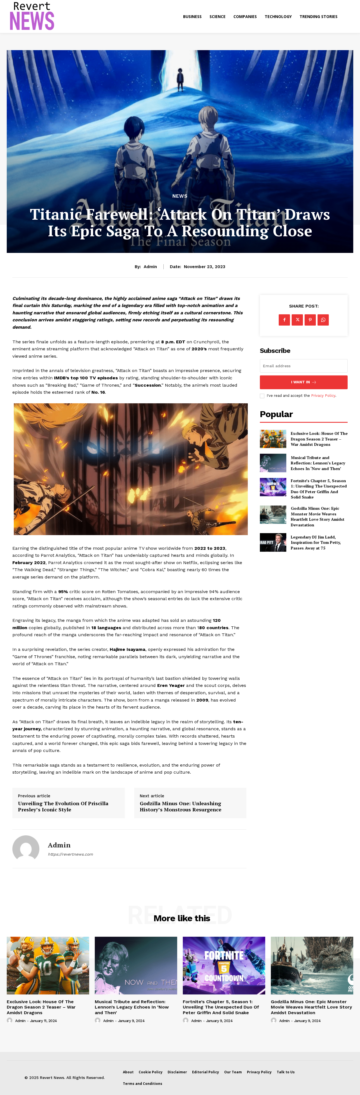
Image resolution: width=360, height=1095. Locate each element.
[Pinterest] (310, 320)
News (180, 196)
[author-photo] (10, 1021)
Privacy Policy (323, 395)
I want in (300, 382)
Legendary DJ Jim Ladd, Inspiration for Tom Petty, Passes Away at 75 (316, 542)
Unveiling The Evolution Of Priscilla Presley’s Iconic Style (63, 806)
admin (150, 266)
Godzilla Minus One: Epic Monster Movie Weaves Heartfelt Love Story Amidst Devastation (318, 517)
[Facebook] (284, 320)
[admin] (25, 848)
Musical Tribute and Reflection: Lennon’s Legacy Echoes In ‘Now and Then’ (318, 463)
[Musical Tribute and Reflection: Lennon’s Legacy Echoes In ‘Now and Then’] (273, 463)
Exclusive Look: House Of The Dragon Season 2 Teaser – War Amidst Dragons (319, 439)
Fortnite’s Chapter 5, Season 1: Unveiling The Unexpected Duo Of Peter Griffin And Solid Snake (319, 489)
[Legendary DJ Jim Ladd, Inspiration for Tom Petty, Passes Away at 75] (273, 542)
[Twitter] (297, 320)
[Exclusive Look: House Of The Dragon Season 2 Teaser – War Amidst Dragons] (273, 439)
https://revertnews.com (70, 854)
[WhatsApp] (323, 320)
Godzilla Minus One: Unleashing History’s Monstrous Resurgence (180, 806)
